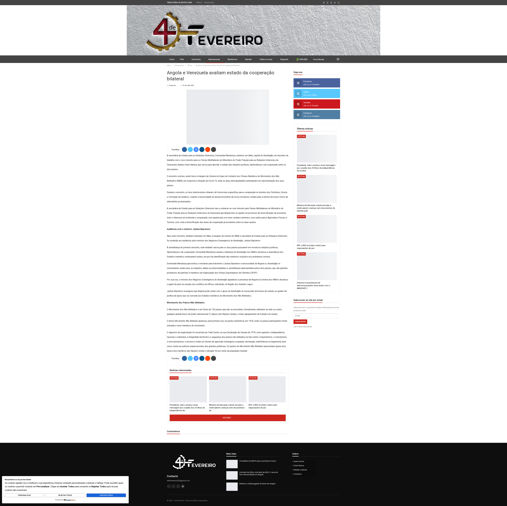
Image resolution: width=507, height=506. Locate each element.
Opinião (248, 59)
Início (172, 59)
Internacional (214, 59)
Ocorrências (318, 59)
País (182, 59)
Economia (196, 59)
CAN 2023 (303, 59)
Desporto (284, 59)
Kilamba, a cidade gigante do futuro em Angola (257, 484)
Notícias (174, 378)
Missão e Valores (300, 470)
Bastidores (232, 59)
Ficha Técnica (299, 466)
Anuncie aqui (209, 2)
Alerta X (199, 2)
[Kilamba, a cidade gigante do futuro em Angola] (232, 487)
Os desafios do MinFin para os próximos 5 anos (257, 461)
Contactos (298, 474)
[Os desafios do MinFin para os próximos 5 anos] (232, 464)
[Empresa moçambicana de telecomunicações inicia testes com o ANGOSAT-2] (317, 266)
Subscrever (300, 322)
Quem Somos (299, 461)
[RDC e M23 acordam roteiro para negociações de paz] (267, 389)
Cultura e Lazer (266, 59)
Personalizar (24, 495)
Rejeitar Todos (65, 495)
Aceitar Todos (106, 495)
